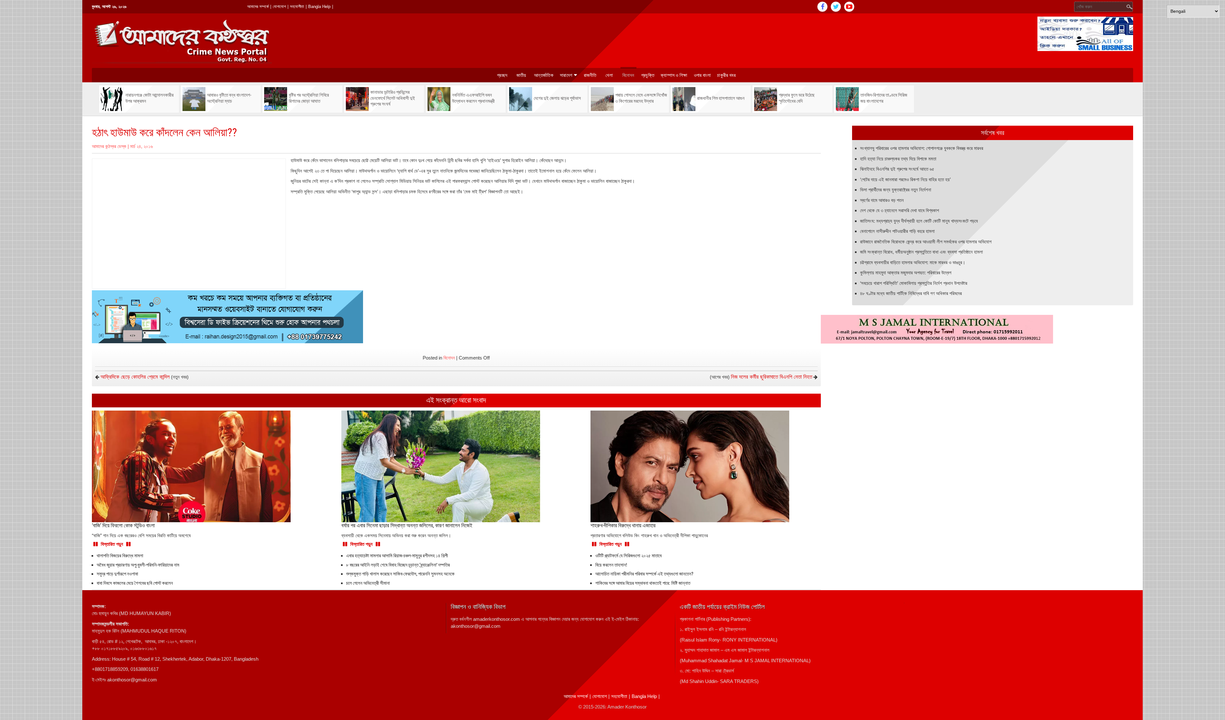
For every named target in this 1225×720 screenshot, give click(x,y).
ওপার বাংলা (702, 75)
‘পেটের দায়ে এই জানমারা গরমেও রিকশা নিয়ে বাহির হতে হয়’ (905, 179)
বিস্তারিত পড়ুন (112, 544)
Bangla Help (319, 6)
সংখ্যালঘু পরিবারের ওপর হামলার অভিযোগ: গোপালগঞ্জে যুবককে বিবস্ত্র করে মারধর (921, 148)
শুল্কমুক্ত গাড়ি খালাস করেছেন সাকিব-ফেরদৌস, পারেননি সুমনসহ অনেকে (400, 574)
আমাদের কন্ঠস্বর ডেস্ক (109, 146)
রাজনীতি (590, 75)
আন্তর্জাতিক (543, 75)
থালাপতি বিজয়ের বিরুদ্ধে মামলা (120, 556)
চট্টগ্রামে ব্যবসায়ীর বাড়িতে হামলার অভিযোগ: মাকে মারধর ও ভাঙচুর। (912, 262)
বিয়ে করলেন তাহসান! (611, 565)
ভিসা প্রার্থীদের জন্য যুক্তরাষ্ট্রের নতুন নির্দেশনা (895, 189)
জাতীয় (521, 75)
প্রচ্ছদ (502, 75)
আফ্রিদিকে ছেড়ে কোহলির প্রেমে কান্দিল (135, 377)
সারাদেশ (566, 75)
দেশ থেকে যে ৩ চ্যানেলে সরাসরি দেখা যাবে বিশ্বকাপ (899, 210)
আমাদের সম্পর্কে (258, 6)
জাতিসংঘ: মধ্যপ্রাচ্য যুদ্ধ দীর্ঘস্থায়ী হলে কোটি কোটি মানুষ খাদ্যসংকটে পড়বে (919, 221)
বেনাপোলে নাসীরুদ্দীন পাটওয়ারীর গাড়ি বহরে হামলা (897, 231)
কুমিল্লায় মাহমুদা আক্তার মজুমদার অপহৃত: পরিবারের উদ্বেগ (905, 272)
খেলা (609, 75)
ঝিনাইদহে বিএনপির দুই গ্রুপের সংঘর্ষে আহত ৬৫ (897, 169)
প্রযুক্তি (647, 75)
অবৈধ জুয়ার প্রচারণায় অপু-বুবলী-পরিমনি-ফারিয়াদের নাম (138, 565)
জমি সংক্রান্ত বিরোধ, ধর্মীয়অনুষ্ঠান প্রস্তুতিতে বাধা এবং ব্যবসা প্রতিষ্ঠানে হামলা (921, 252)
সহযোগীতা (297, 6)
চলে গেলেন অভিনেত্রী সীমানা (368, 583)
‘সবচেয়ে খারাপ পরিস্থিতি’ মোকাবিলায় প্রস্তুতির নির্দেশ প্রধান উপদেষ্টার (913, 283)
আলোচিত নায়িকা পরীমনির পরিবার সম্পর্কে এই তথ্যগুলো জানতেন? (644, 574)
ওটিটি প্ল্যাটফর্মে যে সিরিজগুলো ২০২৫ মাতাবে (628, 556)
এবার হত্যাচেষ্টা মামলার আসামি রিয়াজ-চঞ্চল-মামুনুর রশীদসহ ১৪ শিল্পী (397, 556)
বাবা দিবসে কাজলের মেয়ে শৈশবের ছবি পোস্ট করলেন (135, 583)
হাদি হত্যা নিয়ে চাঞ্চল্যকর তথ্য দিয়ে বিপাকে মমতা (898, 158)
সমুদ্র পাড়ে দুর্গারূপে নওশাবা (117, 574)
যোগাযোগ (279, 6)
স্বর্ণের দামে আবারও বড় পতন (882, 200)
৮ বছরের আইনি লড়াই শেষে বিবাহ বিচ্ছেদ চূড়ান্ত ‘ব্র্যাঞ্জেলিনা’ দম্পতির (398, 565)
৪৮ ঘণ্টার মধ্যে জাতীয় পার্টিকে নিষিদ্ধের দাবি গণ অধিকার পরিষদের (911, 293)
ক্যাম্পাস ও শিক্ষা (674, 75)
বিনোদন (628, 75)
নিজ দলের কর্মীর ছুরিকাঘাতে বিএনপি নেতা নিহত (771, 377)
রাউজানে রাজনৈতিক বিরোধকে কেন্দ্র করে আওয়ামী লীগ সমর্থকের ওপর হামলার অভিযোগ (925, 241)
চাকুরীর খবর (726, 75)
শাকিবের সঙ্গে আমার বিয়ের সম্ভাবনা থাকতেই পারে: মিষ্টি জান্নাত (642, 583)
